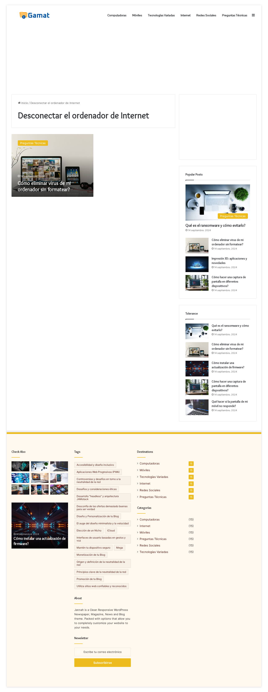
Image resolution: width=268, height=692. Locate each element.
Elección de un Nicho (89, 530)
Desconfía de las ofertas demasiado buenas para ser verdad (102, 508)
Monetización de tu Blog (91, 554)
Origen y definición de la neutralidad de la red (101, 563)
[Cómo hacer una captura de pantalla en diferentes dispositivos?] (197, 283)
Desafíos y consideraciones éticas (97, 489)
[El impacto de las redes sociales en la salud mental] (40, 490)
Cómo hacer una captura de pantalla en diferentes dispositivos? (229, 281)
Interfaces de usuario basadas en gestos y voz (101, 539)
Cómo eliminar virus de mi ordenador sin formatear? (44, 186)
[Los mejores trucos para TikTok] (20, 478)
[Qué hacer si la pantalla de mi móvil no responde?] (197, 407)
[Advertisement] (134, 58)
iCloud (111, 530)
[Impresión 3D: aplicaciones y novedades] (197, 264)
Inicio (24, 103)
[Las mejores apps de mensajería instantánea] (20, 466)
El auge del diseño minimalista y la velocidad (103, 523)
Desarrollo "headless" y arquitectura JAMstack (98, 498)
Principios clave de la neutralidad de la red (101, 571)
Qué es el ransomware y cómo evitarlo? (215, 225)
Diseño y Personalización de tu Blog (98, 516)
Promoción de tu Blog (89, 579)
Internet (186, 15)
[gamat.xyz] (35, 15)
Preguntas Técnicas (234, 15)
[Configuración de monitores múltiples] (40, 478)
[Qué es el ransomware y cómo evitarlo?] (197, 331)
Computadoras (116, 15)
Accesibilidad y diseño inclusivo (95, 464)
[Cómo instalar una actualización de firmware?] (197, 368)
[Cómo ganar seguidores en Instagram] (59, 478)
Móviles (137, 15)
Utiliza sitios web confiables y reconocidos (101, 586)
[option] (40, 526)
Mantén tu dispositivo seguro (93, 547)
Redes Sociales (206, 15)
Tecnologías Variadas (161, 15)
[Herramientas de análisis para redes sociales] (20, 490)
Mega (119, 547)
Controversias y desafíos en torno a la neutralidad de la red (99, 480)
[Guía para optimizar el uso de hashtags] (59, 490)
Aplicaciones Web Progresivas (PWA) (98, 471)
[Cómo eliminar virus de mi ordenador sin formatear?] (197, 245)
